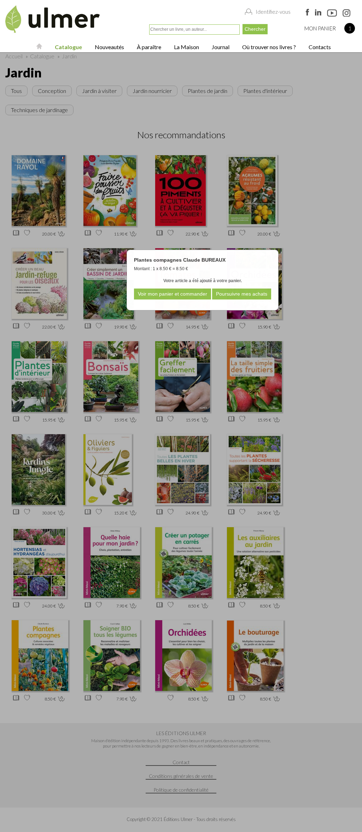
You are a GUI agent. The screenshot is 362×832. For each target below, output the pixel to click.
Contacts (319, 46)
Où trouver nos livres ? (268, 46)
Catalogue (68, 46)
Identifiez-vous (273, 11)
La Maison (186, 46)
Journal (220, 46)
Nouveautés (109, 46)
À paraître (148, 46)
